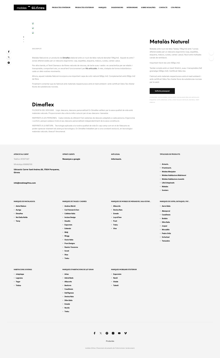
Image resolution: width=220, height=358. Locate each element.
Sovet (67, 251)
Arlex (67, 274)
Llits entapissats (168, 183)
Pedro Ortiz (166, 233)
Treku (67, 258)
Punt (115, 221)
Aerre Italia (166, 206)
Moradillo (166, 229)
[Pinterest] (9, 62)
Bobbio (165, 218)
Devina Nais (117, 210)
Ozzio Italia (69, 240)
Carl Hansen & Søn (72, 210)
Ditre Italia (166, 222)
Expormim (117, 274)
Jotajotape (20, 274)
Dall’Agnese (69, 293)
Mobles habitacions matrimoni (174, 175)
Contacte (163, 7)
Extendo (68, 228)
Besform (68, 285)
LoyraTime (117, 217)
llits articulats (91, 68)
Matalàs (185, 100)
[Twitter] (9, 57)
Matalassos (172, 97)
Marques (102, 7)
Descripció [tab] (36, 49)
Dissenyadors (117, 7)
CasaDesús (166, 215)
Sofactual (165, 237)
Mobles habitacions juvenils (173, 179)
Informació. (116, 159)
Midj (66, 232)
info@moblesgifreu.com (25, 183)
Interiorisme (132, 7)
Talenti (115, 285)
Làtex (170, 100)
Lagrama (19, 278)
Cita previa (175, 7)
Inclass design (70, 217)
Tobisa (18, 285)
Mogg (67, 236)
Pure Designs (70, 243)
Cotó (158, 100)
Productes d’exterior (84, 7)
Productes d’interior (61, 7)
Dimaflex (164, 100)
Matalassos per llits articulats (188, 97)
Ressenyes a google (71, 159)
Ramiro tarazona (71, 247)
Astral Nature (21, 206)
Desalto (67, 221)
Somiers (165, 190)
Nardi (115, 278)
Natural (192, 100)
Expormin (68, 225)
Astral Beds (69, 278)
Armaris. (165, 164)
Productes (110, 341)
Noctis (67, 308)
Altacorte (116, 206)
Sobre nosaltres (148, 7)
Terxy (18, 221)
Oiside (115, 281)
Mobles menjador (169, 172)
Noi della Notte (22, 217)
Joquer (164, 226)
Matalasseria (162, 97)
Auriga (18, 210)
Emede (116, 213)
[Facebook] (9, 51)
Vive (115, 228)
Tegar (18, 281)
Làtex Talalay (177, 100)
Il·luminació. (167, 168)
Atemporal (166, 211)
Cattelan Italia (70, 213)
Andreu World (70, 206)
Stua (66, 255)
